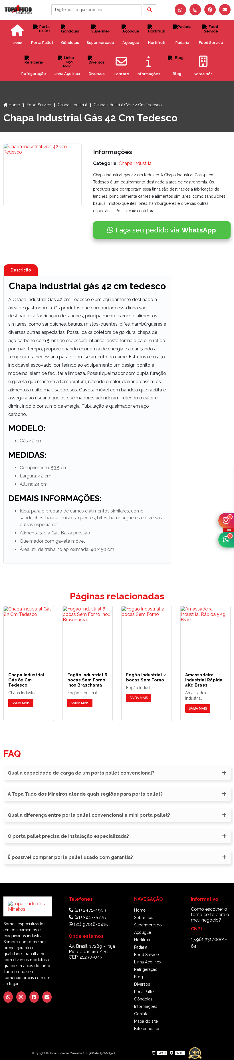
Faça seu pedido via (166, 230)
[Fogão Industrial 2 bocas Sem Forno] (147, 634)
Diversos (97, 74)
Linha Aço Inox (67, 74)
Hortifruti (156, 42)
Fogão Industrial (82, 693)
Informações (145, 1006)
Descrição (21, 270)
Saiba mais (21, 703)
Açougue (130, 42)
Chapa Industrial (72, 105)
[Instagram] (195, 9)
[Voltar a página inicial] (18, 9)
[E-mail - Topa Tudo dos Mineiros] (225, 9)
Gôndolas (70, 42)
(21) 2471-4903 (89, 910)
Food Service (211, 42)
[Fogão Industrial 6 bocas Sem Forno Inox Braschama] (88, 634)
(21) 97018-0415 (90, 924)
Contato (141, 1014)
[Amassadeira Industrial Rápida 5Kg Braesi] (206, 634)
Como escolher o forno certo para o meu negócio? (210, 914)
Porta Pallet (42, 42)
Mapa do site (146, 1021)
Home (14, 105)
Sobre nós (143, 917)
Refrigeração (33, 74)
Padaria (182, 42)
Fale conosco (146, 1028)
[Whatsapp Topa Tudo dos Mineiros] (180, 9)
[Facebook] (210, 9)
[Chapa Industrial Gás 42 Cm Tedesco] (42, 175)
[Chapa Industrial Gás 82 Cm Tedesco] (29, 634)
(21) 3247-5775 (89, 917)
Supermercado (100, 42)
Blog (177, 74)
